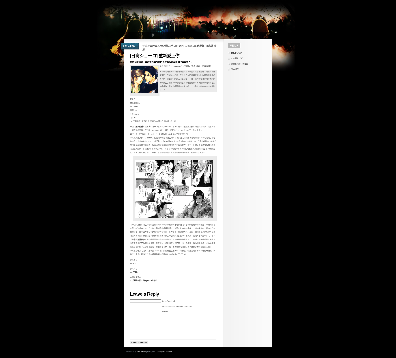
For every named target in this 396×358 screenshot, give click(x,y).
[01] (134, 263)
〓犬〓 (153, 45)
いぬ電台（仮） (237, 58)
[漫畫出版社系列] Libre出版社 (145, 281)
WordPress (141, 351)
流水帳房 (235, 69)
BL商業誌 (198, 45)
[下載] (135, 272)
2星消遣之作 (166, 45)
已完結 (209, 45)
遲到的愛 (139, 127)
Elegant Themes (165, 351)
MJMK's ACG (236, 53)
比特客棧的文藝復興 (239, 64)
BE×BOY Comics (183, 45)
